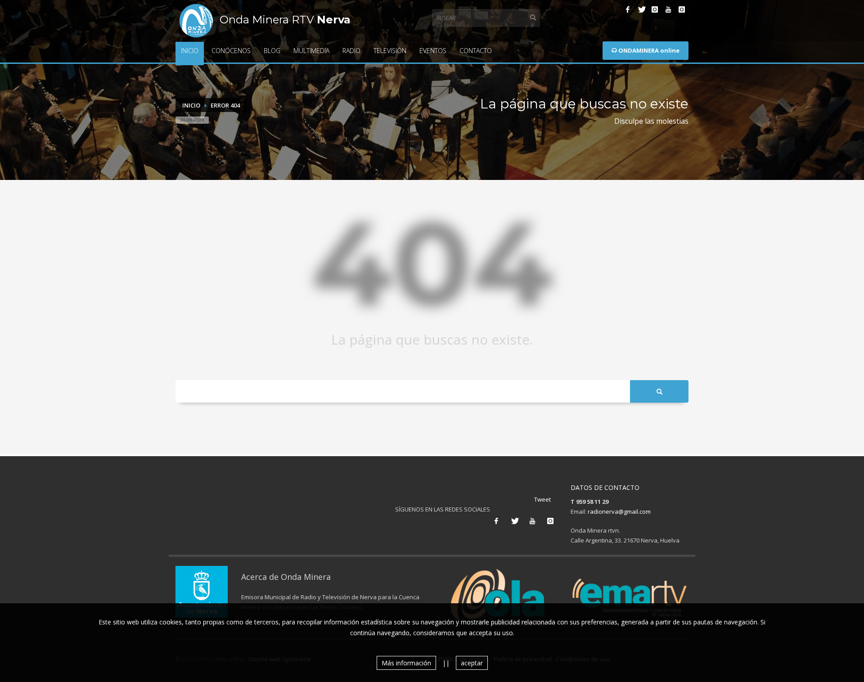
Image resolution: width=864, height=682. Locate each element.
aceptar (472, 663)
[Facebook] (627, 9)
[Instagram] (655, 9)
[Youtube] (668, 9)
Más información (406, 663)
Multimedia (311, 50)
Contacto (475, 50)
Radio (351, 50)
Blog (272, 50)
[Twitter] (641, 9)
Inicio (189, 50)
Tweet (542, 499)
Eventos (432, 50)
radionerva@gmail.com (619, 511)
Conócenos (231, 50)
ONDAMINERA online (648, 50)
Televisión (390, 50)
